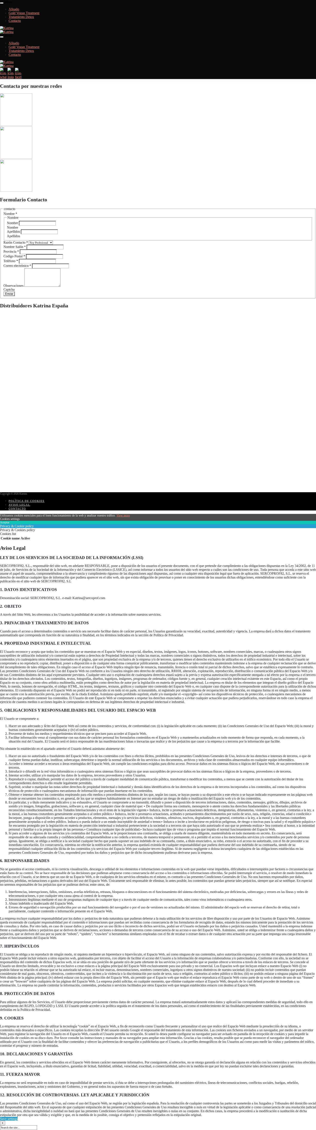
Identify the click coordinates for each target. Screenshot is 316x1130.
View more (123, 515)
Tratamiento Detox (21, 17)
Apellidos (14, 231)
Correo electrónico (17, 265)
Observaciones (13, 285)
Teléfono (10, 261)
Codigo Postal (14, 256)
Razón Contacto (15, 242)
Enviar (9, 293)
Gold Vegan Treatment (24, 13)
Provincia (11, 251)
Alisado (14, 9)
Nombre (13, 223)
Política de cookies (26, 501)
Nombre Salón (14, 247)
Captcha (9, 289)
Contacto (15, 21)
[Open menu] (1, 3)
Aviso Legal (19, 504)
